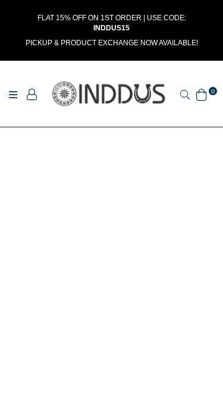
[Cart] (201, 93)
